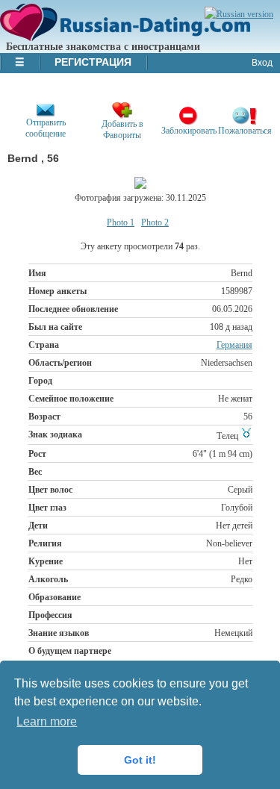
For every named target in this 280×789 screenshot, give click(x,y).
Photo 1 (120, 222)
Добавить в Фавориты (122, 129)
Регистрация (93, 62)
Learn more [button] (46, 721)
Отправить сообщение (45, 128)
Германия (234, 345)
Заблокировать (189, 130)
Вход (262, 62)
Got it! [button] (140, 760)
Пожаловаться (245, 130)
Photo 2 (155, 222)
